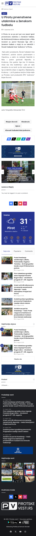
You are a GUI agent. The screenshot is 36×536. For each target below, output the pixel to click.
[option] (18, 172)
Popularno (17, 251)
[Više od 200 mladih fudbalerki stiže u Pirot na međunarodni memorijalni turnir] (18, 479)
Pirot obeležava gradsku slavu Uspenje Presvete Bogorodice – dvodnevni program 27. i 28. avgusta (17, 177)
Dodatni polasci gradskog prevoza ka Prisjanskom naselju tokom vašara (23, 301)
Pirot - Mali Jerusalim (14, 168)
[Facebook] (8, 139)
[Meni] (3, 4)
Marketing (9, 526)
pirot (18, 126)
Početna (5, 9)
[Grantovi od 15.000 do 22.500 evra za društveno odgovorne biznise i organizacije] (7, 479)
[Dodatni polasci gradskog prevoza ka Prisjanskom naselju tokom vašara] (7, 302)
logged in (13, 193)
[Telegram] (23, 139)
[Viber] (28, 139)
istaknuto (26, 122)
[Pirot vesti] (13, 3)
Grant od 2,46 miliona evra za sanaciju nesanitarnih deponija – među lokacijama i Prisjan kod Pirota (24, 289)
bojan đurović (12, 122)
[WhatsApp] (18, 139)
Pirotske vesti (13, 519)
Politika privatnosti (19, 526)
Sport (11, 9)
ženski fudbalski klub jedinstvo (18, 130)
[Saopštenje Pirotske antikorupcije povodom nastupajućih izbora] (29, 472)
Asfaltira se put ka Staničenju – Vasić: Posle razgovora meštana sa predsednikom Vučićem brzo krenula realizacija (23, 313)
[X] (13, 139)
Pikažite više (18, 359)
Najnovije (6, 251)
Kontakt (27, 526)
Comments (29, 251)
